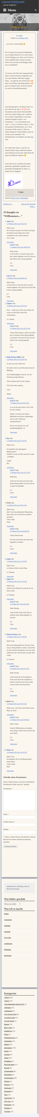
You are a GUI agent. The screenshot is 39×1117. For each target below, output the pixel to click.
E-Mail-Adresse (9, 822)
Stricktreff (7, 1091)
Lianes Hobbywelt (13, 2)
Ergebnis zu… (8, 204)
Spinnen (7, 1081)
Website (6, 829)
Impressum (7, 955)
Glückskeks (8, 1041)
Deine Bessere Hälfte (14, 357)
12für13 (6, 1001)
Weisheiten (7, 1105)
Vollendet (7, 926)
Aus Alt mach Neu (10, 1014)
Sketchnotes (8, 1075)
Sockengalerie (8, 1078)
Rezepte (6, 1068)
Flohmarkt (7, 949)
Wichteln (7, 1108)
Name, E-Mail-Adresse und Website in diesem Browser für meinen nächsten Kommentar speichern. (19, 839)
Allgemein (7, 1008)
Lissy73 (12, 245)
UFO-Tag (7, 1101)
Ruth (8, 750)
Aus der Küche (9, 1021)
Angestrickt (8, 920)
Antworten (10, 242)
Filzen (6, 1034)
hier (32, 137)
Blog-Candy (16, 198)
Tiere (5, 1095)
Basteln (6, 1024)
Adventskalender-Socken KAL (14, 1004)
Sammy (9, 303)
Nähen (6, 1058)
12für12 (6, 997)
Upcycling (7, 938)
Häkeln (6, 1044)
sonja (8, 221)
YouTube (7, 1111)
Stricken (7, 1085)
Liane (20, 35)
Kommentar (7, 789)
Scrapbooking (8, 1071)
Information (24, 198)
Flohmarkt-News (9, 1038)
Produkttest (8, 1061)
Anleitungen (8, 944)
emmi (8, 559)
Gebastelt (7, 932)
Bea (8, 438)
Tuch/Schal (8, 1098)
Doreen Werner (12, 634)
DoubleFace (8, 1031)
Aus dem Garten (9, 1018)
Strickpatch (8, 1088)
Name (6, 814)
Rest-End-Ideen (9, 1064)
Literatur (7, 1054)
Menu (12, 10)
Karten (6, 914)
